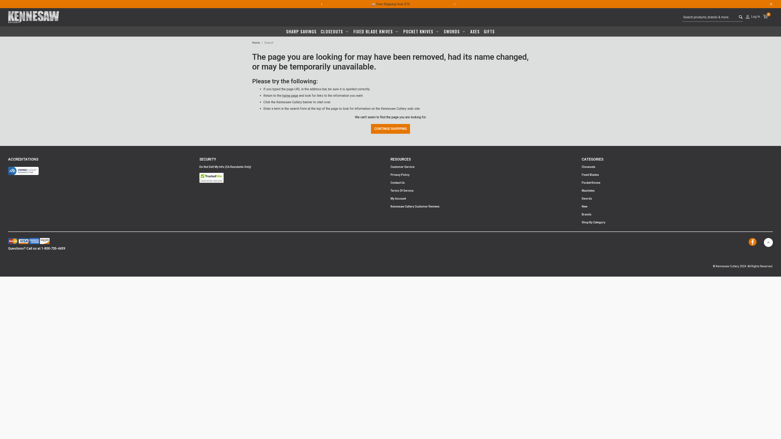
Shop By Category (593, 222)
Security (207, 159)
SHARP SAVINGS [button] (301, 31)
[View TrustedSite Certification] (294, 178)
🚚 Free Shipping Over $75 (390, 4)
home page (290, 96)
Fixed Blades (590, 174)
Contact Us (397, 182)
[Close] (771, 4)
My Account (398, 198)
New (584, 206)
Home (256, 42)
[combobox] (712, 17)
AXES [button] (475, 31)
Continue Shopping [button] (390, 129)
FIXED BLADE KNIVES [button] (373, 31)
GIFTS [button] (489, 31)
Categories (592, 159)
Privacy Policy (399, 174)
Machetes (588, 190)
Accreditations (23, 159)
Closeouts (588, 166)
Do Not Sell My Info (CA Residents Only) (225, 166)
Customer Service (402, 166)
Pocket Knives (591, 182)
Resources (400, 159)
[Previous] (321, 4)
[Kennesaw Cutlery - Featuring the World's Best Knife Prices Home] (33, 17)
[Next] (457, 4)
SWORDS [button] (452, 31)
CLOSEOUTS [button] (333, 31)
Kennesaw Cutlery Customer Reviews (415, 206)
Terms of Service (401, 190)
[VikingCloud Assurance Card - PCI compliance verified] (23, 171)
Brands (586, 214)
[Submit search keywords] (740, 17)
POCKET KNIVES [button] (419, 31)
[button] (752, 16)
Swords (587, 198)
